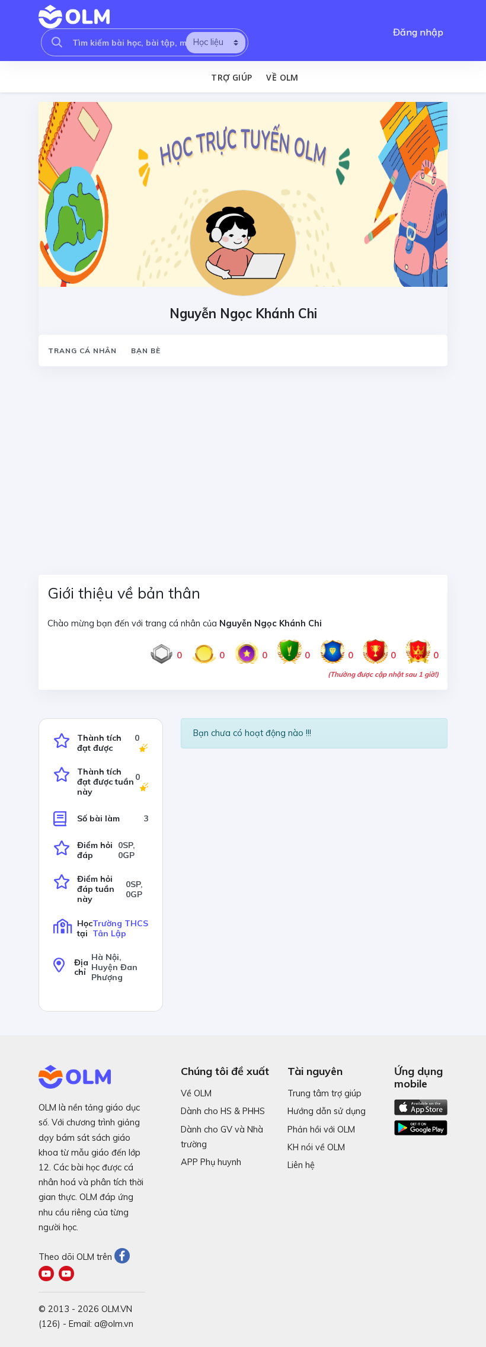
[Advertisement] (243, 463)
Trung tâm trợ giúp (324, 1093)
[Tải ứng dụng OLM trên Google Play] (420, 1124)
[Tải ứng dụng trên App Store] (420, 1106)
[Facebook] (123, 1257)
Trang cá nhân (82, 350)
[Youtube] (49, 1274)
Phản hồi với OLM (321, 1129)
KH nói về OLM (316, 1147)
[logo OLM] (74, 16)
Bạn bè (146, 350)
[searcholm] (56, 42)
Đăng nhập (418, 32)
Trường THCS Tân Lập (120, 928)
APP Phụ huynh (211, 1162)
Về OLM (282, 77)
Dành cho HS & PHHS (223, 1111)
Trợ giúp (231, 77)
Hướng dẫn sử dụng (326, 1111)
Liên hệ (301, 1165)
